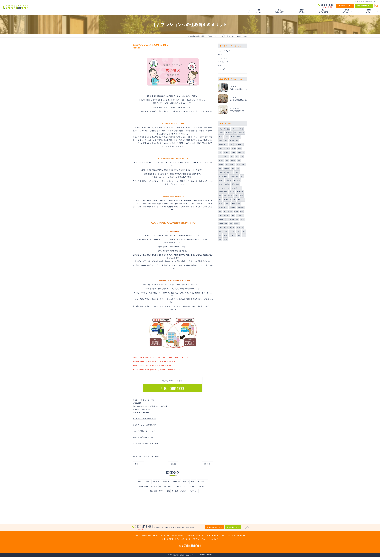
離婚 (220, 239)
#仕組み (183, 491)
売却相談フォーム (344, 6)
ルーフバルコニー (236, 188)
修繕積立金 (227, 168)
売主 (238, 168)
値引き (236, 211)
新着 (230, 144)
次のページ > (207, 464)
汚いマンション (230, 164)
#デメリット (193, 491)
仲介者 (242, 219)
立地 (220, 235)
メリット (232, 192)
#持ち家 (186, 481)
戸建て (238, 231)
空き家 (225, 239)
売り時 (229, 227)
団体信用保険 (235, 184)
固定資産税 (237, 180)
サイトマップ (213, 539)
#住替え (156, 481)
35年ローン (235, 129)
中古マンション (236, 203)
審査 (228, 129)
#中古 (193, 481)
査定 (244, 231)
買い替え (221, 203)
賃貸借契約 (229, 180)
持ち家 (225, 235)
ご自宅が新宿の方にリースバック (145, 431)
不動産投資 (240, 192)
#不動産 (175, 491)
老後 (235, 133)
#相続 (168, 491)
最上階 (234, 148)
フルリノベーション (224, 148)
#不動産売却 (176, 481)
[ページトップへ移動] (247, 527)
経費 (220, 211)
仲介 (152, 456)
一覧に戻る (172, 464)
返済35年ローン (223, 144)
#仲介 (161, 491)
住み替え (157, 456)
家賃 (220, 168)
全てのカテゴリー (225, 51)
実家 (239, 160)
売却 (234, 200)
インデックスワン (223, 156)
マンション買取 (234, 176)
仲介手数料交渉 (223, 192)
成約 (232, 156)
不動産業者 (222, 172)
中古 (134, 456)
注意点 (230, 211)
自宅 (220, 152)
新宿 (220, 196)
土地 (244, 235)
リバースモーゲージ (224, 188)
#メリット (202, 486)
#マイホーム (168, 486)
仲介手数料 (233, 207)
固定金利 (221, 133)
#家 (160, 486)
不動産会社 (241, 152)
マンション (139, 456)
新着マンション (223, 140)
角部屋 (240, 148)
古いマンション (241, 164)
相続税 (234, 152)
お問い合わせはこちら (364, 6)
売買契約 (229, 172)
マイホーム (240, 227)
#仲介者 (178, 486)
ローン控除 (229, 133)
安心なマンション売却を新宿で (144, 425)
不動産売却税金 (223, 223)
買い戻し (221, 180)
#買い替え (165, 481)
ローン (220, 137)
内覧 (241, 211)
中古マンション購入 (224, 215)
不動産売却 (241, 207)
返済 (241, 129)
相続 (225, 196)
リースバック (147, 456)
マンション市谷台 (235, 137)
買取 (239, 235)
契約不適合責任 (223, 176)
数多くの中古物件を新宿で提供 (144, 418)
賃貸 (241, 196)
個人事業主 (227, 152)
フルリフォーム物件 (232, 219)
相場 (227, 160)
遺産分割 (233, 160)
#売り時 (154, 486)
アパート (232, 231)
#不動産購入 (144, 486)
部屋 (233, 168)
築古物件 (236, 172)
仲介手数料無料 (223, 207)
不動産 (230, 196)
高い (237, 156)
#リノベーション (190, 486)
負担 (241, 156)
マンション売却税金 (224, 184)
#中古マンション (144, 481)
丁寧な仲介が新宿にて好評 (143, 437)
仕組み (236, 196)
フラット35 (222, 129)
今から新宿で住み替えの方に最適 (145, 443)
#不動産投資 (152, 491)
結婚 (231, 223)
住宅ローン (232, 235)
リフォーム (240, 215)
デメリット (222, 227)
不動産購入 (222, 219)
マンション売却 (238, 144)
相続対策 (241, 133)
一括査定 (236, 223)
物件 (241, 176)
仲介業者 (221, 160)
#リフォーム (202, 481)
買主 (225, 211)
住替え (228, 203)
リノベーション (223, 231)
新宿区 (226, 137)
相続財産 (221, 164)
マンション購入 (234, 140)
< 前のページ (138, 464)
